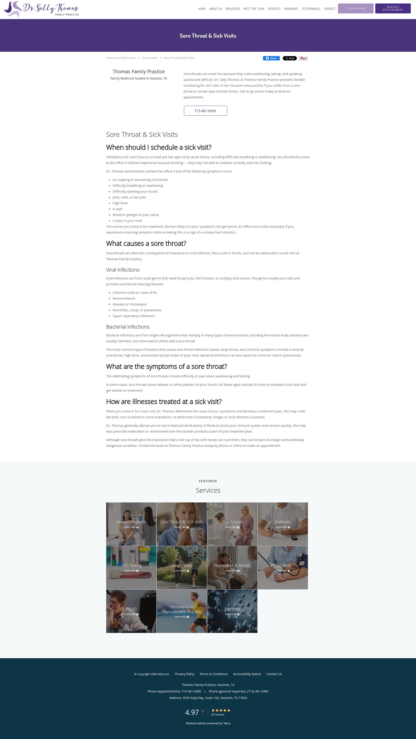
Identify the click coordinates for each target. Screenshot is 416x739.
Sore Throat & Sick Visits (179, 58)
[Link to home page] (40, 9)
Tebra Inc (163, 674)
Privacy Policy (184, 674)
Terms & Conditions (214, 674)
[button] (393, 8)
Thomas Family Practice (121, 58)
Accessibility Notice (247, 674)
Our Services (150, 58)
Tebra (226, 723)
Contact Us (274, 674)
